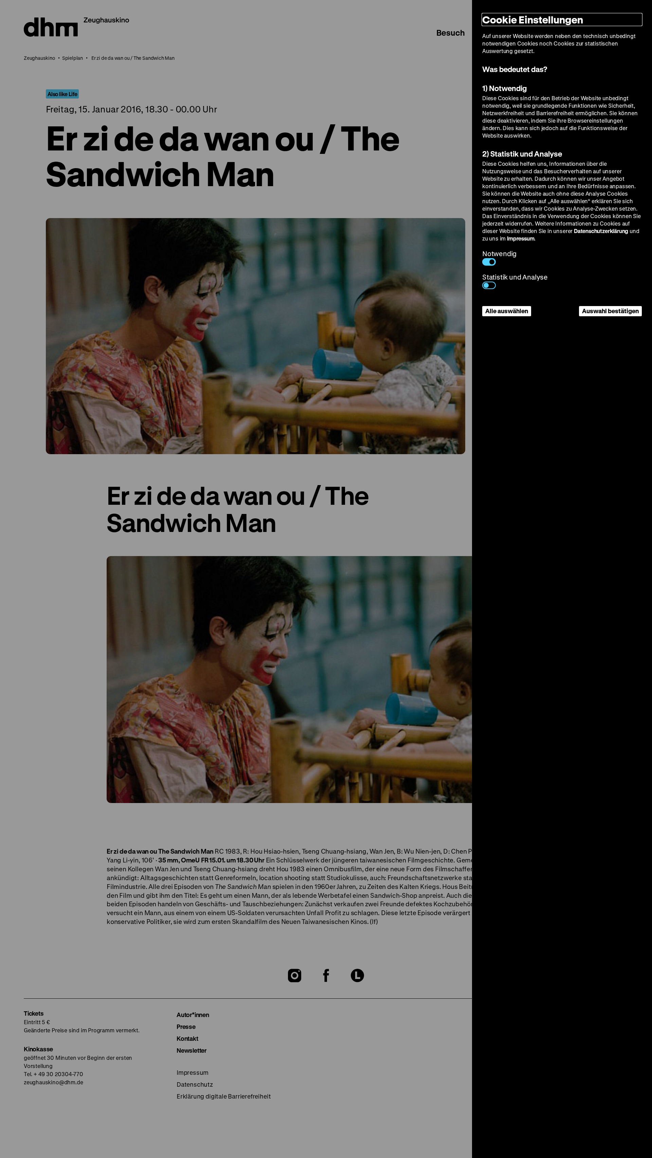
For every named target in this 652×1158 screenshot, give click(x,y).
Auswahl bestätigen (610, 310)
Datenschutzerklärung (601, 231)
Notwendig (499, 253)
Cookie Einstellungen (532, 19)
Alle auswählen (506, 310)
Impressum (520, 238)
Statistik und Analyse (515, 277)
